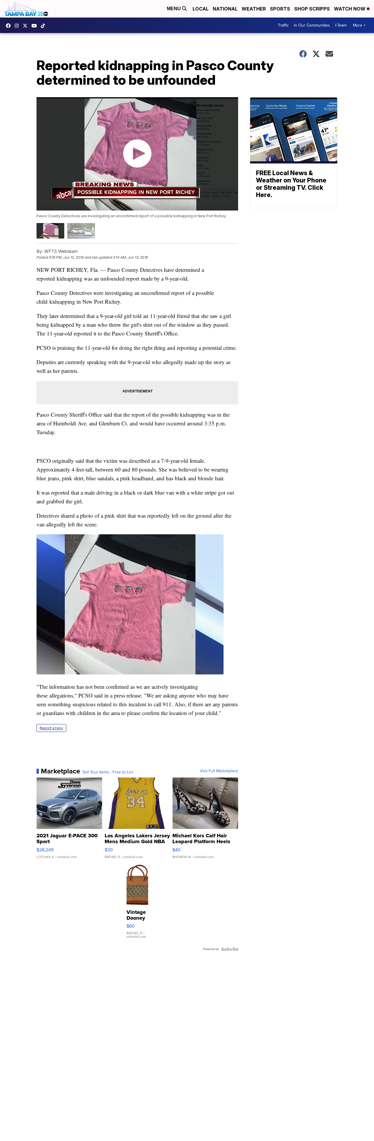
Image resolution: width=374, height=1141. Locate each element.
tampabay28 (26, 25)
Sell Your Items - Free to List (107, 772)
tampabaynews (9, 25)
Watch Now (350, 9)
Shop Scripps (312, 9)
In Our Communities (312, 25)
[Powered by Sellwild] (229, 949)
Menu (174, 8)
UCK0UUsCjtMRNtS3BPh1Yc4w (36, 25)
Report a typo (51, 728)
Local (201, 9)
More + (359, 25)
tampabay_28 (18, 25)
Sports (280, 9)
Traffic (283, 25)
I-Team (341, 25)
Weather (254, 9)
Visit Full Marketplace (219, 771)
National (225, 9)
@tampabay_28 (44, 25)
